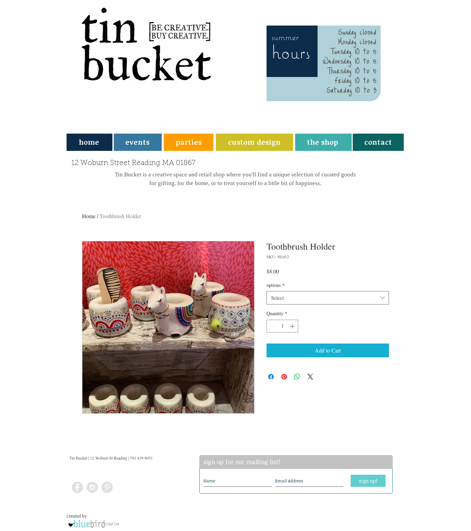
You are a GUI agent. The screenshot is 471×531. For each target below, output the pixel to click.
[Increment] (293, 326)
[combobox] (328, 298)
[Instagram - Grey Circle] (92, 487)
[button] (188, 142)
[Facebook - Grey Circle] (77, 487)
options (275, 285)
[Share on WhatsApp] (297, 377)
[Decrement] (272, 326)
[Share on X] (310, 377)
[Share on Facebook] (271, 377)
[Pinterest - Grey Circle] (107, 487)
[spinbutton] (282, 326)
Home (89, 216)
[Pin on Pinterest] (284, 377)
